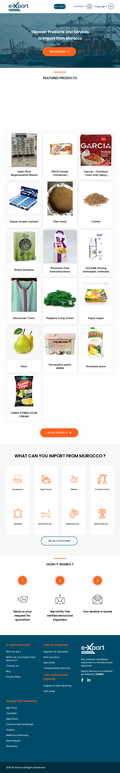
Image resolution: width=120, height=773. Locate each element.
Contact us (12, 665)
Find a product (51, 657)
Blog (8, 671)
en (111, 6)
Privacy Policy (13, 676)
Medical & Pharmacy (17, 735)
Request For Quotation (56, 651)
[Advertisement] (60, 110)
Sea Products (13, 740)
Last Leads (49, 691)
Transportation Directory (57, 668)
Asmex (18, 767)
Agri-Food (11, 707)
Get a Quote (60, 6)
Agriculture (12, 718)
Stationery (11, 746)
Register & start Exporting (57, 685)
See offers (49, 662)
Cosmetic (11, 713)
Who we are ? (13, 651)
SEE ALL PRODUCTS (57, 432)
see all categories (59, 540)
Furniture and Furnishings (19, 724)
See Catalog (58, 51)
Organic (10, 729)
